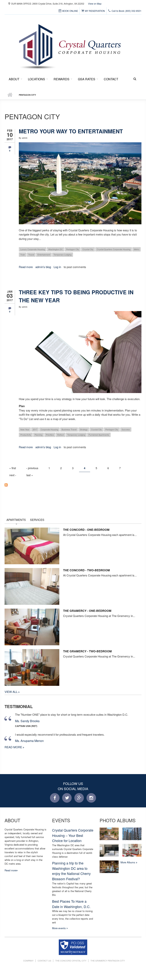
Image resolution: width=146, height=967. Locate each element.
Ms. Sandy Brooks (27, 721)
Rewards (61, 79)
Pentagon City (72, 249)
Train (22, 254)
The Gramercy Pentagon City (107, 960)
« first (12, 468)
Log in (57, 267)
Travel (31, 254)
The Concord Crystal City (70, 960)
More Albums (128, 862)
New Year (24, 429)
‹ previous (32, 468)
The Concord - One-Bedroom (86, 530)
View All (11, 692)
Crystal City (88, 249)
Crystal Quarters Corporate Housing (113, 249)
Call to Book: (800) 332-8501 (126, 10)
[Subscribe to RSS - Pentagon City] (73, 484)
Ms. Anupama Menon (29, 741)
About (14, 79)
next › (12, 475)
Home (10, 95)
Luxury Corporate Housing (32, 249)
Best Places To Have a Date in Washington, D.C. (71, 904)
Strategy (84, 429)
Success (126, 429)
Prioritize (50, 434)
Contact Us (44, 960)
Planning (38, 434)
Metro (136, 249)
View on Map (95, 3)
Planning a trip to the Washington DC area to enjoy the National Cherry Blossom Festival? (71, 870)
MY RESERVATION (95, 10)
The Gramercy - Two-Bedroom (87, 651)
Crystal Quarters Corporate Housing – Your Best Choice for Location (72, 835)
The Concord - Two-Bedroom (86, 570)
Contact (111, 79)
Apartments (16, 520)
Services (37, 520)
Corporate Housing (49, 429)
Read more (26, 267)
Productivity (25, 434)
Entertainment (43, 254)
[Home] (71, 45)
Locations (36, 79)
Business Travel (69, 429)
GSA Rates (86, 79)
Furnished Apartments (99, 434)
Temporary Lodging (62, 254)
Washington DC (55, 249)
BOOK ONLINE (70, 10)
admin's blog (43, 267)
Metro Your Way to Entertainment (71, 131)
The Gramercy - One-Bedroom (87, 611)
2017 (35, 429)
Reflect (60, 434)
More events (59, 928)
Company (28, 960)
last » (29, 475)
